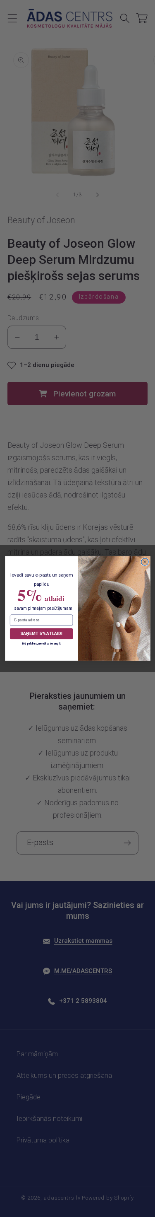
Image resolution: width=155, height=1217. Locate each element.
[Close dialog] (144, 562)
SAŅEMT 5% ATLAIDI (41, 633)
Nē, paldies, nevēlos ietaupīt (41, 643)
